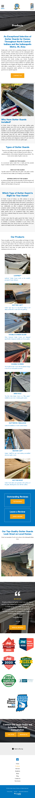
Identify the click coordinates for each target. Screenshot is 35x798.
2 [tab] (16, 621)
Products (17, 25)
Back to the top (19, 749)
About (17, 773)
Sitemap (15, 791)
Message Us (23, 734)
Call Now (11, 734)
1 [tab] (15, 621)
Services (17, 768)
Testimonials (17, 501)
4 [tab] (19, 621)
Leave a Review (17, 516)
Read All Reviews (17, 627)
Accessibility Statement (23, 791)
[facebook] (17, 759)
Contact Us (18, 75)
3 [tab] (18, 621)
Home (17, 764)
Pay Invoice (17, 781)
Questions (17, 771)
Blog (17, 776)
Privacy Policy (9, 791)
